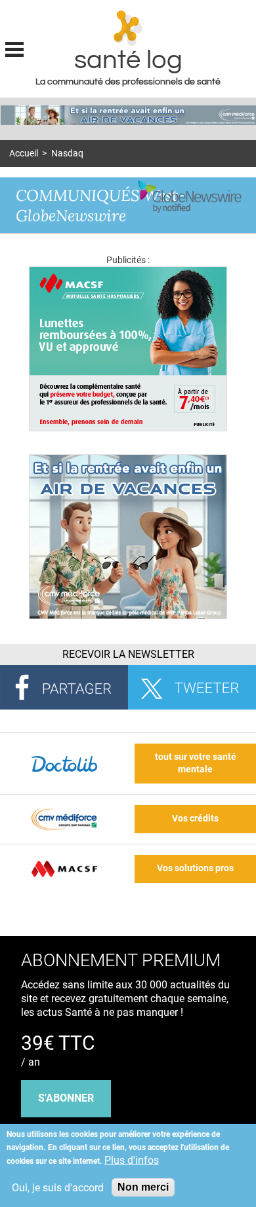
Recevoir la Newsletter (128, 654)
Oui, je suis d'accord (58, 1187)
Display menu (14, 48)
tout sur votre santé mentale (195, 763)
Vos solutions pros (195, 868)
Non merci (143, 1187)
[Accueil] (128, 28)
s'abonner (66, 1098)
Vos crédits (195, 818)
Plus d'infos (131, 1160)
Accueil (23, 153)
